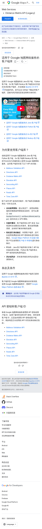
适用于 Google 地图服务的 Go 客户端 (21, 134)
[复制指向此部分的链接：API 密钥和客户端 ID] (28, 306)
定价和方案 (6, 466)
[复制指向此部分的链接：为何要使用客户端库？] (31, 150)
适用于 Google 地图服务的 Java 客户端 (21, 123)
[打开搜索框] (33, 2)
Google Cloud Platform (10, 502)
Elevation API (11, 180)
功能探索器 (6, 428)
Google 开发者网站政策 (30, 383)
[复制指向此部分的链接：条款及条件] (17, 268)
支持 (3, 473)
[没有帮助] (22, 48)
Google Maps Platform (20, 38)
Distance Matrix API (14, 176)
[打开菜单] (3, 2)
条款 (3, 518)
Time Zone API (12, 196)
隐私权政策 (11, 518)
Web (3, 453)
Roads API (10, 192)
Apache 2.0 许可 (8, 277)
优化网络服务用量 (8, 436)
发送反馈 (8, 53)
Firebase (5, 498)
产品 (9, 38)
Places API (10, 188)
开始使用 (7, 19)
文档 (32, 38)
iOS (3, 449)
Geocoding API (12, 184)
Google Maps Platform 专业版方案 (25, 238)
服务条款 (5, 477)
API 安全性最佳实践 (9, 432)
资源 (6, 43)
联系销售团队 (22, 19)
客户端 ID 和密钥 (25, 241)
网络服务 (5, 456)
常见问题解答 (6, 425)
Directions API (12, 172)
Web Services (9, 9)
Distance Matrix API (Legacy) (20, 13)
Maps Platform (25, 2)
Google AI (5, 506)
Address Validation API (15, 168)
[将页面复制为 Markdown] (22, 61)
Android (4, 445)
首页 (3, 38)
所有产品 (5, 509)
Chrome (5, 495)
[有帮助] (19, 48)
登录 (37, 3)
